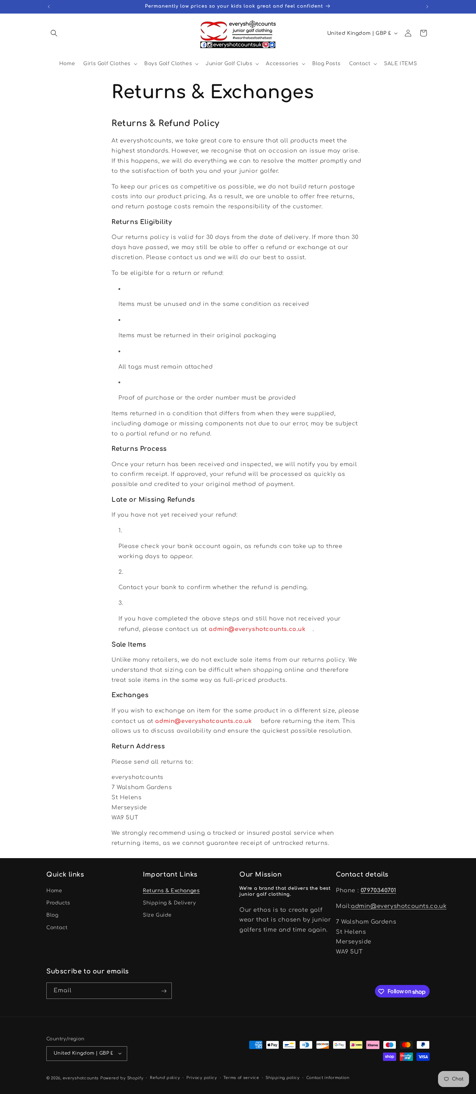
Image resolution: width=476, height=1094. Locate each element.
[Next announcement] (427, 6)
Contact (57, 927)
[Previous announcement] (48, 6)
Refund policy (165, 1077)
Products (58, 903)
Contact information (328, 1077)
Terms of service (241, 1077)
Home (54, 891)
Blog (52, 915)
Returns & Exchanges (171, 891)
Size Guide (157, 915)
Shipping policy (283, 1077)
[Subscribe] (163, 991)
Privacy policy (201, 1077)
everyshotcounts (81, 1078)
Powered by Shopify (122, 1078)
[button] (54, 33)
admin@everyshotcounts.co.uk (398, 906)
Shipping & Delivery (169, 903)
